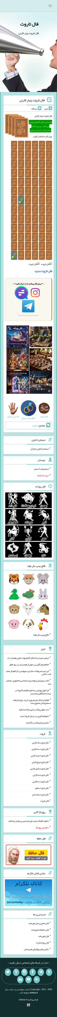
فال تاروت (29, 24)
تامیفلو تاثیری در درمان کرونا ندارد (34, 716)
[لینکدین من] (20, 979)
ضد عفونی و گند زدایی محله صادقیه (34, 709)
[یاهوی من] (49, 972)
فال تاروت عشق (42, 788)
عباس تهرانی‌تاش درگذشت (37, 722)
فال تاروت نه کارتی (41, 775)
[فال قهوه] (40, 360)
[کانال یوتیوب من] (28, 979)
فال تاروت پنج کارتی (40, 762)
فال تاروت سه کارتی (40, 749)
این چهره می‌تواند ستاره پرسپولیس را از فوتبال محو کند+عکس (28, 672)
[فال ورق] (17, 383)
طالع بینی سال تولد (41, 634)
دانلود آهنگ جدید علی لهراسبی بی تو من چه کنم (29, 821)
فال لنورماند (43, 936)
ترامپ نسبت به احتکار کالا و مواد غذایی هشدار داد (28, 658)
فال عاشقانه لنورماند (40, 929)
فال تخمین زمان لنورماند (38, 923)
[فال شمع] (17, 360)
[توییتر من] (8, 972)
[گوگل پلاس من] (37, 979)
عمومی (35, 425)
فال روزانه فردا (42, 942)
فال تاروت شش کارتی (39, 768)
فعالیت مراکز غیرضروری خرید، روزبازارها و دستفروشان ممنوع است (32, 701)
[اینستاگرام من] (24, 972)
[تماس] (16, 972)
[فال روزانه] (17, 337)
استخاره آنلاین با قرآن (40, 449)
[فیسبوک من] (32, 972)
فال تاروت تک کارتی (40, 742)
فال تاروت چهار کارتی (32, 100)
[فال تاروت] (40, 337)
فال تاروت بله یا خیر (40, 794)
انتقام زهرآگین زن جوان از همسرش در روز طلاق (29, 664)
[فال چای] (40, 383)
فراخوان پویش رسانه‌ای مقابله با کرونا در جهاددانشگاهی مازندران (33, 692)
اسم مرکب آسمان (41, 469)
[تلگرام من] (41, 972)
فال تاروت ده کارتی (40, 781)
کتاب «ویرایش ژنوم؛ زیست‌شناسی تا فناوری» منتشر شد (28, 682)
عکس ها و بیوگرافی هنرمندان (36, 949)
